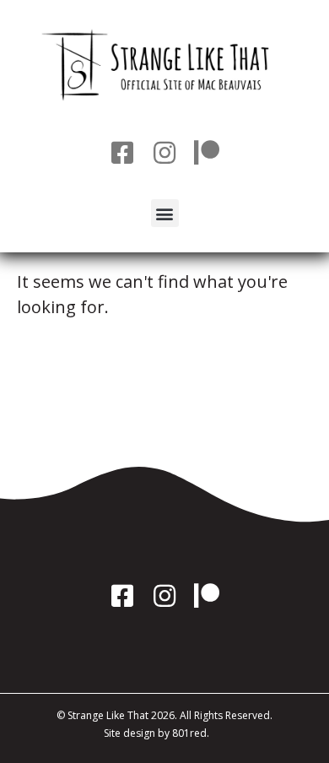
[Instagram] (164, 152)
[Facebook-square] (122, 152)
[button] (165, 213)
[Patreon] (206, 152)
